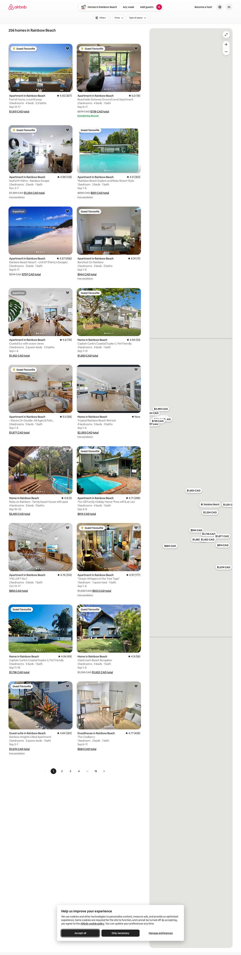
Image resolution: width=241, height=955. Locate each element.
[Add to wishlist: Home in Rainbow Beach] (136, 292)
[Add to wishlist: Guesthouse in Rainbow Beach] (136, 686)
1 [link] (53, 771)
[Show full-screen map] (226, 34)
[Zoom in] (226, 44)
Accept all (80, 933)
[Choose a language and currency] (219, 7)
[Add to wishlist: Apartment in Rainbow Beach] (67, 48)
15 (96, 771)
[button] (19, 111)
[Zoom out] (226, 51)
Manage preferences (161, 933)
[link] (45, 771)
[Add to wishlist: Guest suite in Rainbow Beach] (67, 686)
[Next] (104, 771)
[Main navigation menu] (229, 7)
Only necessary (120, 933)
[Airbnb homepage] (17, 7)
